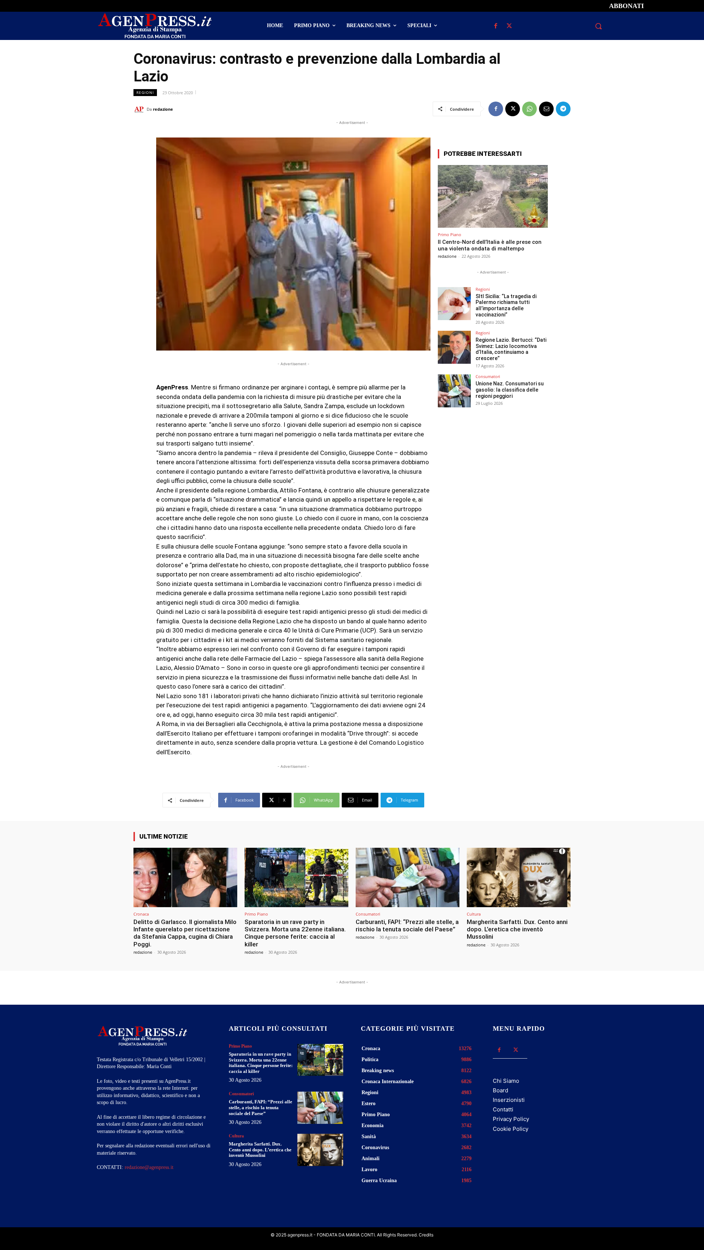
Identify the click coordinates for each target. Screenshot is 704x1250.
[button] (598, 26)
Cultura (474, 914)
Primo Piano (449, 234)
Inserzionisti (509, 1099)
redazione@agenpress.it (149, 1167)
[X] (509, 26)
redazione (163, 109)
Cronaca (141, 914)
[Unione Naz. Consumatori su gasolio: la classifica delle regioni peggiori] (454, 390)
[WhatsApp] (529, 109)
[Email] (546, 109)
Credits (426, 1235)
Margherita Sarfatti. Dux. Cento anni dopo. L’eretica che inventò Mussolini (517, 929)
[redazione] (140, 109)
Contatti (503, 1109)
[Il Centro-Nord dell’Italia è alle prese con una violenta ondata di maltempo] (493, 196)
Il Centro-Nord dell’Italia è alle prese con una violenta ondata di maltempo (490, 245)
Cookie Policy (510, 1128)
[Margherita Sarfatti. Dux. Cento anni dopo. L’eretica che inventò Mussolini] (519, 877)
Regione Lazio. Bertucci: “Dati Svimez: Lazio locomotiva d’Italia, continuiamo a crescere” (511, 349)
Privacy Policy (511, 1118)
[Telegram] (563, 109)
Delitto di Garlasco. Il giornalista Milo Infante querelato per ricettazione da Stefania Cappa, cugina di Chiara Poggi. (184, 933)
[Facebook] (495, 26)
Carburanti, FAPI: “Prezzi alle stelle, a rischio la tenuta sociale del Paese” (407, 925)
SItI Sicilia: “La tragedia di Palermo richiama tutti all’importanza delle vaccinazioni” (506, 305)
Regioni (145, 92)
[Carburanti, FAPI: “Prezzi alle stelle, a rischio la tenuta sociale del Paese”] (407, 877)
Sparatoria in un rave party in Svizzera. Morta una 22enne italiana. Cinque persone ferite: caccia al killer (295, 933)
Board (500, 1090)
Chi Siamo (506, 1080)
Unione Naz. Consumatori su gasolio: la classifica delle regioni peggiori (510, 390)
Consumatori (488, 376)
